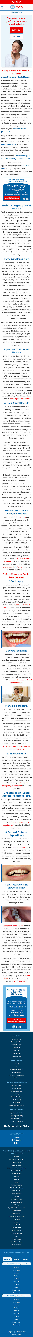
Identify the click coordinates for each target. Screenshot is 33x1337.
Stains (16, 1236)
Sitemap (16, 1094)
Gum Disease (16, 1191)
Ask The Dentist (16, 1039)
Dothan (16, 1276)
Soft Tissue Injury (16, 1233)
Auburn (16, 1267)
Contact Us (16, 1047)
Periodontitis (16, 1219)
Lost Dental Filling (16, 1202)
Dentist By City (16, 1100)
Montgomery (16, 1290)
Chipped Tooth (16, 1165)
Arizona (25, 1259)
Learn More (16, 36)
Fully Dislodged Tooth (16, 1188)
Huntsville (16, 1281)
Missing (16, 1205)
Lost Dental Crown (16, 1199)
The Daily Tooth (16, 1045)
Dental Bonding (16, 1174)
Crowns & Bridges (16, 1171)
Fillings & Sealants (16, 1185)
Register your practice (16, 1113)
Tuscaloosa (16, 1293)
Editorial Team (16, 1053)
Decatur (16, 1273)
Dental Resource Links (16, 1069)
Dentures (16, 1078)
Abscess (16, 1157)
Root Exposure (16, 1228)
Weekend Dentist (16, 1091)
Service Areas (16, 1088)
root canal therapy (20, 847)
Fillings (16, 1182)
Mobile (16, 1287)
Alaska (16, 1259)
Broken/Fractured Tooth (16, 1159)
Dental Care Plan (16, 1042)
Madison (16, 1284)
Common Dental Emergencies (16, 1168)
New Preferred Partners (17, 1105)
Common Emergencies (16, 1075)
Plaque (16, 1222)
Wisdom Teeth (16, 1245)
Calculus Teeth (16, 1162)
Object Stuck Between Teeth (16, 1208)
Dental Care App (16, 1097)
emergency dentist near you (14, 567)
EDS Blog (16, 1064)
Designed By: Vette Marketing (17, 1332)
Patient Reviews (16, 1056)
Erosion (16, 1179)
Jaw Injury (17, 1196)
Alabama (7, 1259)
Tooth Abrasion (16, 1239)
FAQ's (16, 1066)
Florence (16, 1279)
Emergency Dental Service (13, 926)
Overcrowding (16, 1213)
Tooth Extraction (16, 1242)
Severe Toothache (16, 1230)
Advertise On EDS (16, 1118)
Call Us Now (16, 30)
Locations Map (16, 1102)
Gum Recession (16, 1193)
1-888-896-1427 (20, 981)
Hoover (16, 1311)
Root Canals (16, 1225)
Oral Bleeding (16, 1211)
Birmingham (16, 1270)
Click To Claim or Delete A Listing (16, 1126)
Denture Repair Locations (16, 1296)
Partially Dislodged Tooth (16, 1216)
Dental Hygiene (16, 1072)
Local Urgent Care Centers (20, 399)
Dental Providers (16, 1085)
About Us (16, 1050)
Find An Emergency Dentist (16, 1264)
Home (12, 12)
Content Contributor (16, 1121)
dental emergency (8, 144)
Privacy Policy (16, 1335)
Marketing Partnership (16, 1116)
